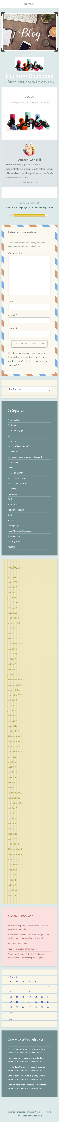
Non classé (12, 494)
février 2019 (13, 638)
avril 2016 (12, 772)
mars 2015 (12, 834)
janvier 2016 (13, 787)
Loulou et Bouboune (29, 76)
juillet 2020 (13, 602)
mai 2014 (12, 885)
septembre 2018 (15, 643)
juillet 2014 (13, 875)
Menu (31, 4)
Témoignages (14, 525)
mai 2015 (12, 823)
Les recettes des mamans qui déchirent (25, 457)
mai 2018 (12, 664)
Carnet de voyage (15, 430)
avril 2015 (12, 828)
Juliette (11, 1067)
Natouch (11, 1085)
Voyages (11, 547)
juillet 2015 (13, 813)
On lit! (10, 499)
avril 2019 (12, 633)
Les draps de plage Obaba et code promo (29, 205)
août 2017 (12, 700)
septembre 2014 (15, 864)
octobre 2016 (14, 746)
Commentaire (15, 253)
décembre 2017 (15, 679)
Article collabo (14, 420)
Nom (11, 302)
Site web (12, 328)
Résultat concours (16, 510)
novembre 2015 (15, 793)
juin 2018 (12, 659)
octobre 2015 (14, 798)
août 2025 (12, 587)
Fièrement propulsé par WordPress (23, 1111)
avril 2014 (12, 890)
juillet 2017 (13, 705)
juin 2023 (12, 597)
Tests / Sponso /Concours (19, 531)
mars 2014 (12, 895)
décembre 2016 (15, 736)
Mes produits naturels (17, 483)
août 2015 (12, 808)
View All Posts (29, 182)
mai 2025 (12, 592)
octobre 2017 (14, 690)
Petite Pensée (14, 504)
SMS (10, 515)
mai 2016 (12, 767)
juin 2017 (12, 710)
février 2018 (13, 669)
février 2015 (13, 839)
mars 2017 (12, 726)
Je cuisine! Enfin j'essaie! (18, 446)
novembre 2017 (15, 685)
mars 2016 (12, 777)
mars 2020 (12, 613)
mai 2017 (12, 715)
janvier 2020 (13, 618)
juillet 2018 (13, 654)
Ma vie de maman (15, 473)
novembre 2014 (15, 854)
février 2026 (13, 582)
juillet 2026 (13, 577)
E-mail (12, 315)
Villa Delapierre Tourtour (19, 943)
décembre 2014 (15, 849)
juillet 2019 (13, 628)
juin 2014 (12, 880)
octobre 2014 (14, 859)
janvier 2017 (13, 731)
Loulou (10, 467)
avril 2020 (12, 608)
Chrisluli (44, 102)
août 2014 (12, 870)
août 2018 (12, 649)
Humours (12, 441)
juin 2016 (12, 762)
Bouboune (12, 425)
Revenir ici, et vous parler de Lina (22, 949)
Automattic (36, 1115)
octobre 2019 (14, 623)
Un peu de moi (14, 536)
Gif (9, 436)
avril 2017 (12, 721)
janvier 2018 (13, 674)
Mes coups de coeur (17, 478)
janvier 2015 (13, 844)
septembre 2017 (15, 695)
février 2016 (13, 782)
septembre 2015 (15, 803)
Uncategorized (14, 541)
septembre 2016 (15, 751)
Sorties (11, 520)
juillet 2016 (13, 757)
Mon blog (12, 488)
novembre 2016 (15, 741)
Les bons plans (14, 451)
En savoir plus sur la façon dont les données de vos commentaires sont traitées (27, 361)
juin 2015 (12, 818)
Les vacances (13, 462)
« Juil (10, 1019)
